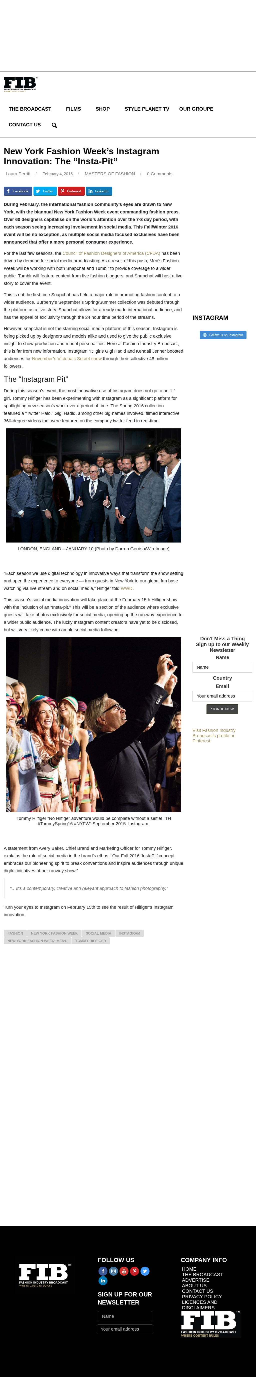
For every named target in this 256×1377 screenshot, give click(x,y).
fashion (15, 933)
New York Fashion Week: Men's (37, 941)
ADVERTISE (196, 1280)
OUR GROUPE (196, 109)
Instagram (129, 933)
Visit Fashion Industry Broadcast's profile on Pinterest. (214, 735)
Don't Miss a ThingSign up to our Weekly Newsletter (222, 644)
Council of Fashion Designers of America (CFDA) (111, 253)
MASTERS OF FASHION (110, 173)
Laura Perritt (18, 173)
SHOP (103, 109)
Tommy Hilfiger (90, 941)
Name (222, 657)
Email (222, 686)
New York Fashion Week (54, 933)
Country (222, 678)
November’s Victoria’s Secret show (67, 358)
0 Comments (159, 173)
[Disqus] (94, 1022)
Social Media (98, 933)
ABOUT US (194, 1285)
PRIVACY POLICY (202, 1296)
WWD (126, 588)
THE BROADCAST (30, 109)
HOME (189, 1269)
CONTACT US (25, 124)
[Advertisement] (128, 35)
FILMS (73, 109)
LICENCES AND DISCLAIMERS (200, 1304)
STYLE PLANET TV (147, 109)
